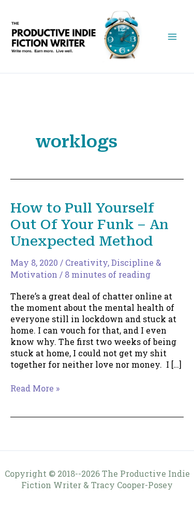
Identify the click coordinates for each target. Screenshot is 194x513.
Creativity (86, 262)
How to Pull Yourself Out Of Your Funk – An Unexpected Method (89, 224)
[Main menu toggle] (172, 36)
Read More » (34, 388)
